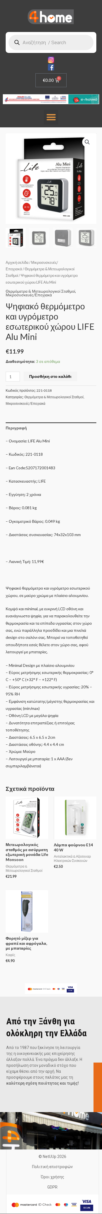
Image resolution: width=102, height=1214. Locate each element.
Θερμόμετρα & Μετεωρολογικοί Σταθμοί (40, 291)
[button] (51, 117)
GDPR (52, 1187)
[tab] (51, 427)
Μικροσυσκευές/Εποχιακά (29, 294)
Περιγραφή (16, 427)
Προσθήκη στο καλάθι (50, 376)
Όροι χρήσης (52, 1177)
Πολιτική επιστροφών (52, 1166)
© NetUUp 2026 (52, 1156)
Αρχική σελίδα (17, 262)
